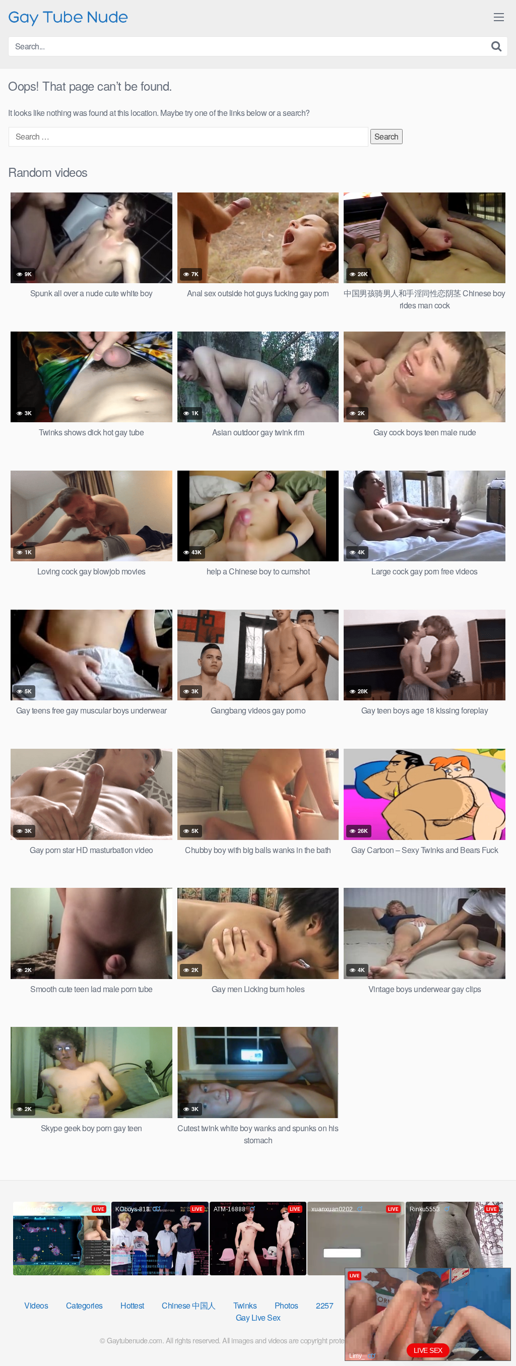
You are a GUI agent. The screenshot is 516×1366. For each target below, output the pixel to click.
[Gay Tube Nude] (68, 17)
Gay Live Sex (258, 1317)
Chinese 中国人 (189, 1305)
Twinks (244, 1305)
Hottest (132, 1305)
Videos (36, 1305)
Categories (84, 1305)
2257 (324, 1305)
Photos (286, 1305)
